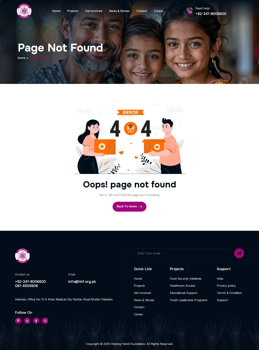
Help (220, 278)
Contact (142, 11)
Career (158, 11)
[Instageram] (45, 320)
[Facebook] (36, 320)
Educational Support (183, 293)
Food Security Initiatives (186, 278)
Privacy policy (226, 285)
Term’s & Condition (229, 293)
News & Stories (119, 11)
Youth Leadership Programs (188, 300)
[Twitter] (27, 320)
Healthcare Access (182, 285)
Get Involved (93, 11)
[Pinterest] (18, 320)
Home (56, 11)
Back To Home (127, 206)
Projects (72, 11)
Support (222, 300)
